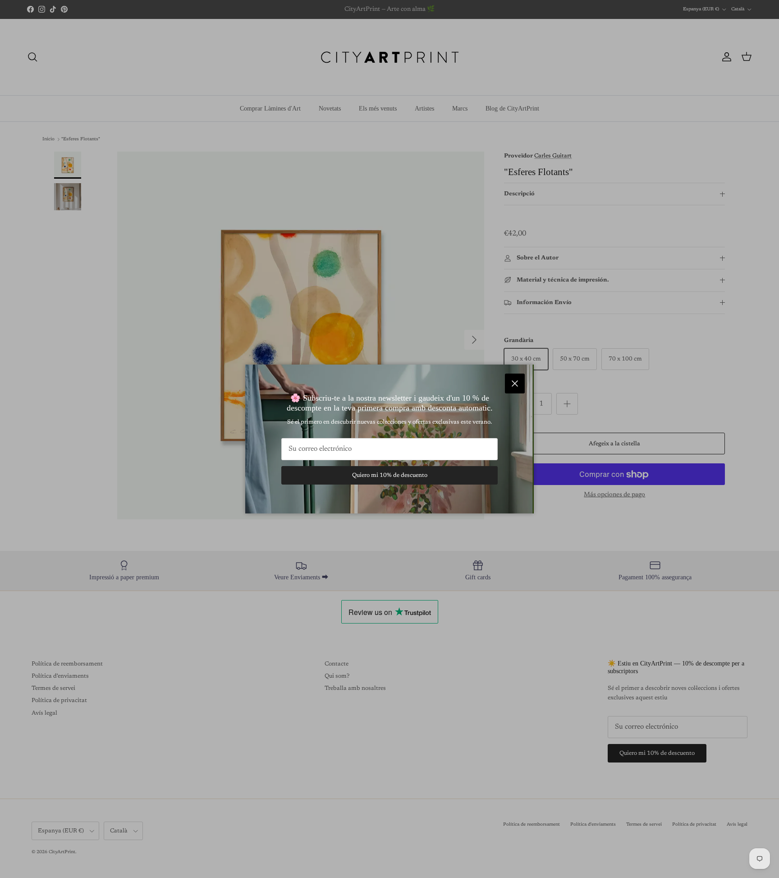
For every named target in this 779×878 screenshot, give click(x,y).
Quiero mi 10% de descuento (389, 475)
